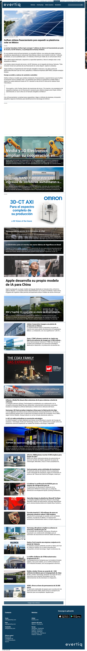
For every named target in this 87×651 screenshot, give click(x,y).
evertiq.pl (75, 1)
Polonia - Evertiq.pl (37, 631)
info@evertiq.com (10, 628)
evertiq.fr (62, 1)
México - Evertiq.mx (37, 624)
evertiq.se (81, 1)
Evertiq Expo (40, 5)
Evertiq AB (12, 5)
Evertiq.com (35, 620)
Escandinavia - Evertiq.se (39, 633)
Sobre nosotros (49, 5)
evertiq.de (50, 1)
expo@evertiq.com (10, 624)
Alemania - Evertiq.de (38, 628)
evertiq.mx (69, 1)
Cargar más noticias (34, 603)
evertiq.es (56, 1)
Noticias (33, 5)
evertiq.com (43, 1)
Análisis (6, 37)
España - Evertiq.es (37, 630)
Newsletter (58, 5)
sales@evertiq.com (10, 620)
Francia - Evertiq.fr (37, 634)
